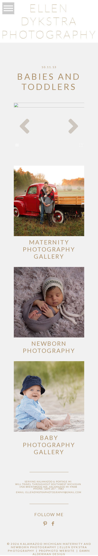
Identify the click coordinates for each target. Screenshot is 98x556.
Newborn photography (49, 347)
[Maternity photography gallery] (49, 201)
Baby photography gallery (49, 444)
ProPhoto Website (57, 550)
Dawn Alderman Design (61, 552)
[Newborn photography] (49, 302)
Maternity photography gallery (49, 249)
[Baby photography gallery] (49, 396)
